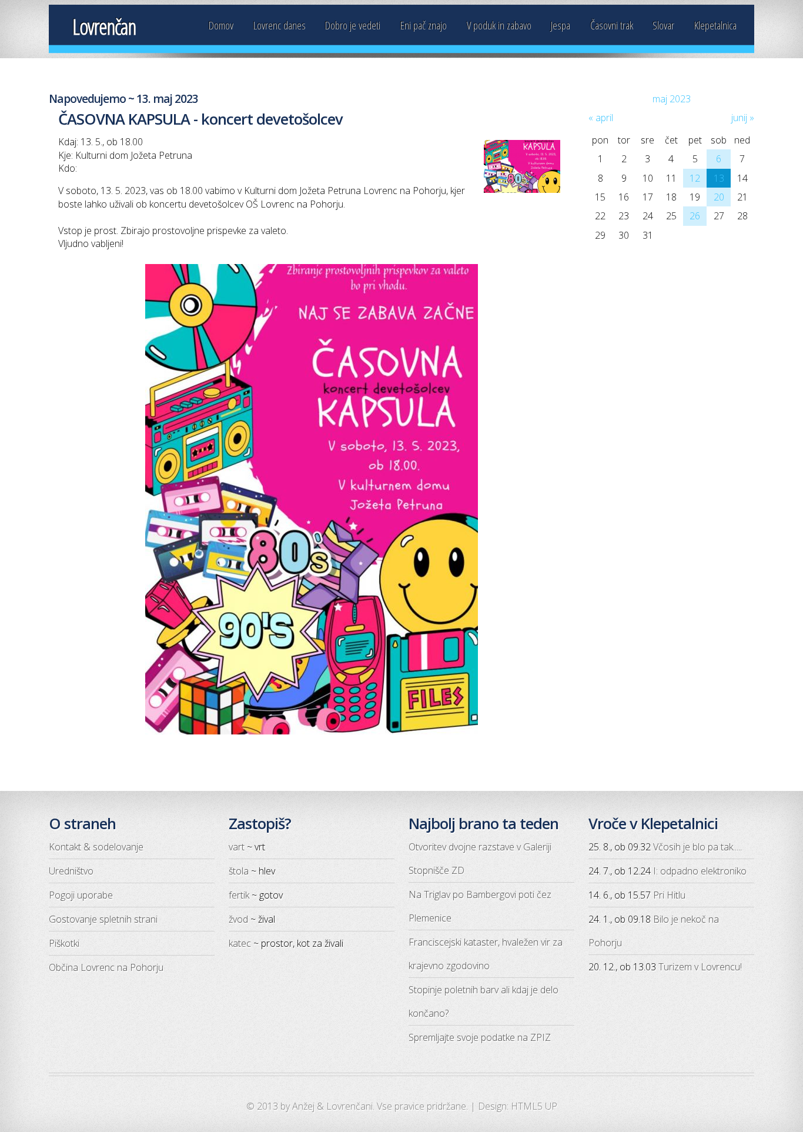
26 (695, 215)
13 (719, 178)
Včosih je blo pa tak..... (697, 846)
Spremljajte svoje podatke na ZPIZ (480, 1037)
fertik (239, 895)
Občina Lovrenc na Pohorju (106, 967)
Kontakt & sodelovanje (96, 846)
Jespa (560, 25)
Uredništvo (71, 870)
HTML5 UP (534, 1106)
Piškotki (64, 943)
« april (600, 117)
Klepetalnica (715, 25)
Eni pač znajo (423, 25)
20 (719, 197)
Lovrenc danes (279, 25)
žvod (238, 919)
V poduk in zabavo (499, 25)
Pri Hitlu (669, 895)
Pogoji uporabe (81, 895)
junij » (742, 117)
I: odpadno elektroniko (700, 870)
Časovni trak (611, 25)
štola (239, 870)
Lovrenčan (104, 26)
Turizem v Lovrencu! (700, 966)
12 (695, 178)
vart (237, 846)
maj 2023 (672, 98)
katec (240, 943)
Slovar (663, 25)
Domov (221, 25)
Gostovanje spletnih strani (103, 919)
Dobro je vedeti (352, 25)
